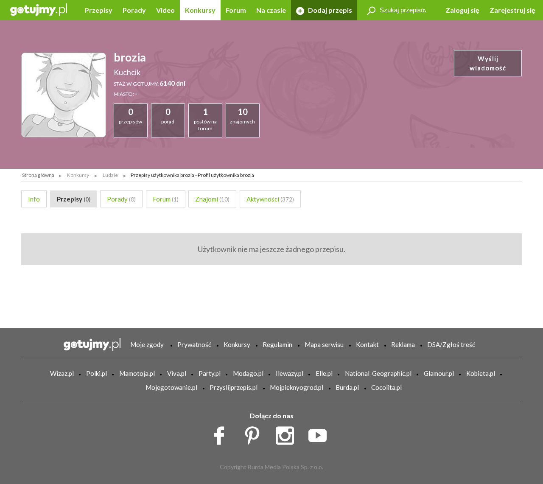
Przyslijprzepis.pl (234, 387)
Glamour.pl (439, 373)
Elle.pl (324, 373)
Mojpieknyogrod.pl (296, 387)
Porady (134, 10)
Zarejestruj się (512, 10)
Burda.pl (347, 387)
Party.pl (210, 373)
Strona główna (38, 175)
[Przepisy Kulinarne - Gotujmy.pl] (38, 9)
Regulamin (277, 344)
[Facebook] (222, 433)
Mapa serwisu (324, 344)
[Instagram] (288, 433)
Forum (236, 10)
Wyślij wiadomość (488, 63)
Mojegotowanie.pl (171, 387)
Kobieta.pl (480, 373)
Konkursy (200, 10)
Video (165, 10)
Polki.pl (96, 373)
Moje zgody (147, 344)
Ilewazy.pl (289, 373)
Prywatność (194, 344)
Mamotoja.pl (137, 373)
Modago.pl (248, 373)
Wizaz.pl (62, 373)
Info (34, 199)
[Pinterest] (255, 433)
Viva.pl (176, 373)
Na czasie (271, 10)
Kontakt (367, 344)
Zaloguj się (462, 10)
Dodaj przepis (329, 10)
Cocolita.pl (386, 387)
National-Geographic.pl (378, 373)
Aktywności (270, 199)
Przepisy (98, 10)
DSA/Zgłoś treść (451, 344)
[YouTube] (320, 433)
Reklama (403, 344)
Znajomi (212, 199)
